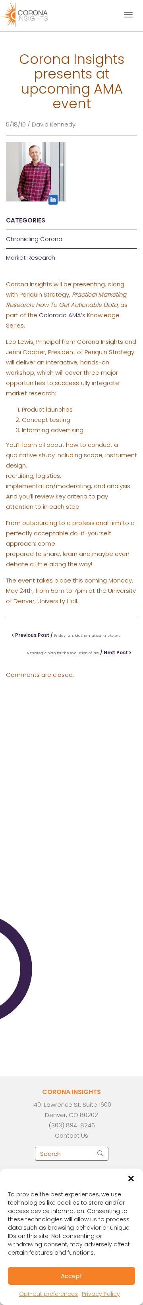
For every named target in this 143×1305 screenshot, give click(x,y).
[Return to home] (31, 14)
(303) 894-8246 (71, 1125)
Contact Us (71, 1135)
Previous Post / (67, 635)
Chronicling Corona (34, 239)
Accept (72, 1276)
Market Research (30, 257)
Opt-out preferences (48, 1294)
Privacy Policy (101, 1294)
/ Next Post (78, 652)
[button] (131, 1178)
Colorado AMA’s (62, 315)
